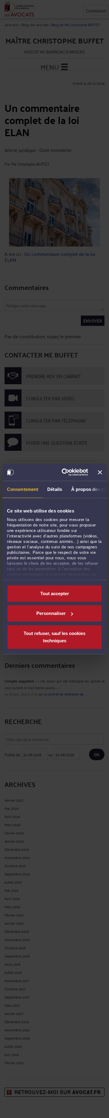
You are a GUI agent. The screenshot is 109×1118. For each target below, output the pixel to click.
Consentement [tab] (22, 489)
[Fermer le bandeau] (100, 472)
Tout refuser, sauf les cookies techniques (54, 636)
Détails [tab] (54, 489)
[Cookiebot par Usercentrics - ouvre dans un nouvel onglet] (65, 472)
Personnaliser (51, 613)
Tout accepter (54, 593)
